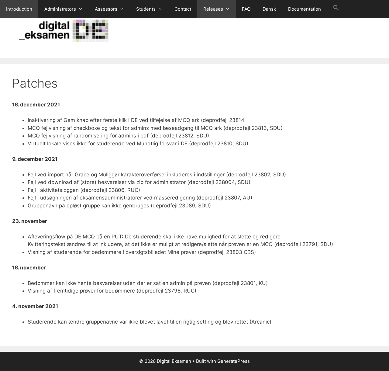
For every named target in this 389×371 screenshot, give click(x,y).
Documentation (304, 9)
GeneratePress (233, 361)
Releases (213, 9)
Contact (182, 9)
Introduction (19, 9)
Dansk (269, 9)
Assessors (106, 9)
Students (146, 9)
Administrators (60, 9)
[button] (336, 9)
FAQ (246, 9)
